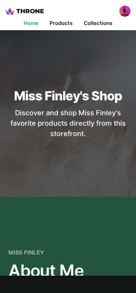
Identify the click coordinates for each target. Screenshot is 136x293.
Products (61, 23)
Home (31, 23)
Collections (98, 23)
